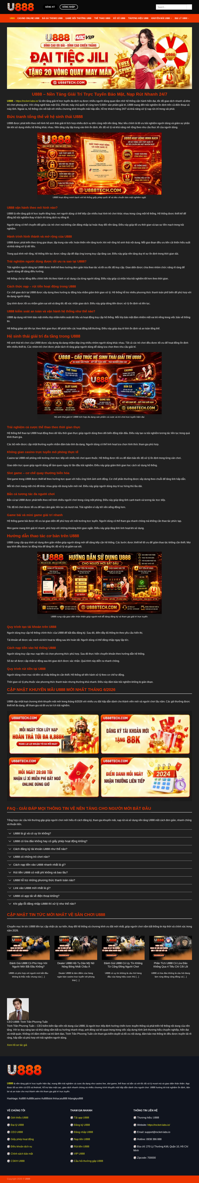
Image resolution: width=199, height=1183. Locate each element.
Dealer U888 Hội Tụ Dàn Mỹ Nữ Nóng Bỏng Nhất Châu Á (75, 965)
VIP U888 (79, 1153)
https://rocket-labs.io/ (27, 101)
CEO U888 (17, 1132)
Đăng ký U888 (82, 1125)
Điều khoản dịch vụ (21, 1146)
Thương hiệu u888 (138, 18)
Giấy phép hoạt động (22, 1139)
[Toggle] (10, 833)
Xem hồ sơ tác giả (17, 1045)
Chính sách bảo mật (22, 1153)
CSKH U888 (18, 1161)
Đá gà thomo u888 (52, 18)
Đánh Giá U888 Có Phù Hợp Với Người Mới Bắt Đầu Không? (28, 965)
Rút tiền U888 (81, 1146)
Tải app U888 (81, 1117)
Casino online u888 (28, 18)
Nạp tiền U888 (82, 1139)
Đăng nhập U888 (83, 1132)
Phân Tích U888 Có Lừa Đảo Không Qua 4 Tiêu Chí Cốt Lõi (170, 965)
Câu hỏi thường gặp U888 (88, 1161)
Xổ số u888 (119, 18)
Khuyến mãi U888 (160, 18)
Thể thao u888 (102, 18)
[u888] (22, 7)
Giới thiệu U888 (19, 1117)
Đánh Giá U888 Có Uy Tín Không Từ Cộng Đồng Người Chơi (123, 965)
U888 (12, 18)
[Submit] (189, 7)
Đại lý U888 (181, 18)
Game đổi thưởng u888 (78, 18)
